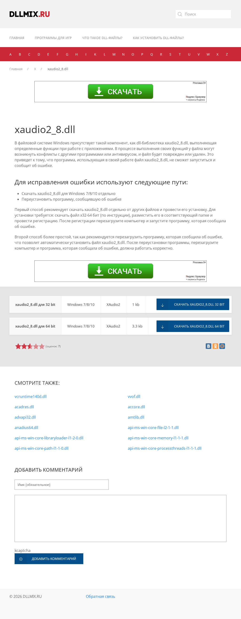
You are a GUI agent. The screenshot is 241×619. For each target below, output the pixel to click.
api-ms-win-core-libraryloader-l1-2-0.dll (49, 438)
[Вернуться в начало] (29, 14)
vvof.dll (134, 396)
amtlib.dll (136, 417)
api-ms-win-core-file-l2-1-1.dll (153, 427)
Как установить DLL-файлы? (158, 38)
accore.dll (136, 406)
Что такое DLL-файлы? (102, 38)
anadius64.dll (26, 427)
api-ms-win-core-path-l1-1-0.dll (41, 448)
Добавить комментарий (54, 559)
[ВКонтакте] (208, 346)
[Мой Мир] (222, 346)
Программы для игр (53, 38)
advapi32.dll (25, 417)
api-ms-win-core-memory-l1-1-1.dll (158, 438)
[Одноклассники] (215, 346)
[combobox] (203, 14)
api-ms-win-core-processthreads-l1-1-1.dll (164, 448)
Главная (16, 38)
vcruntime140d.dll (31, 396)
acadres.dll (24, 406)
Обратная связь (100, 596)
